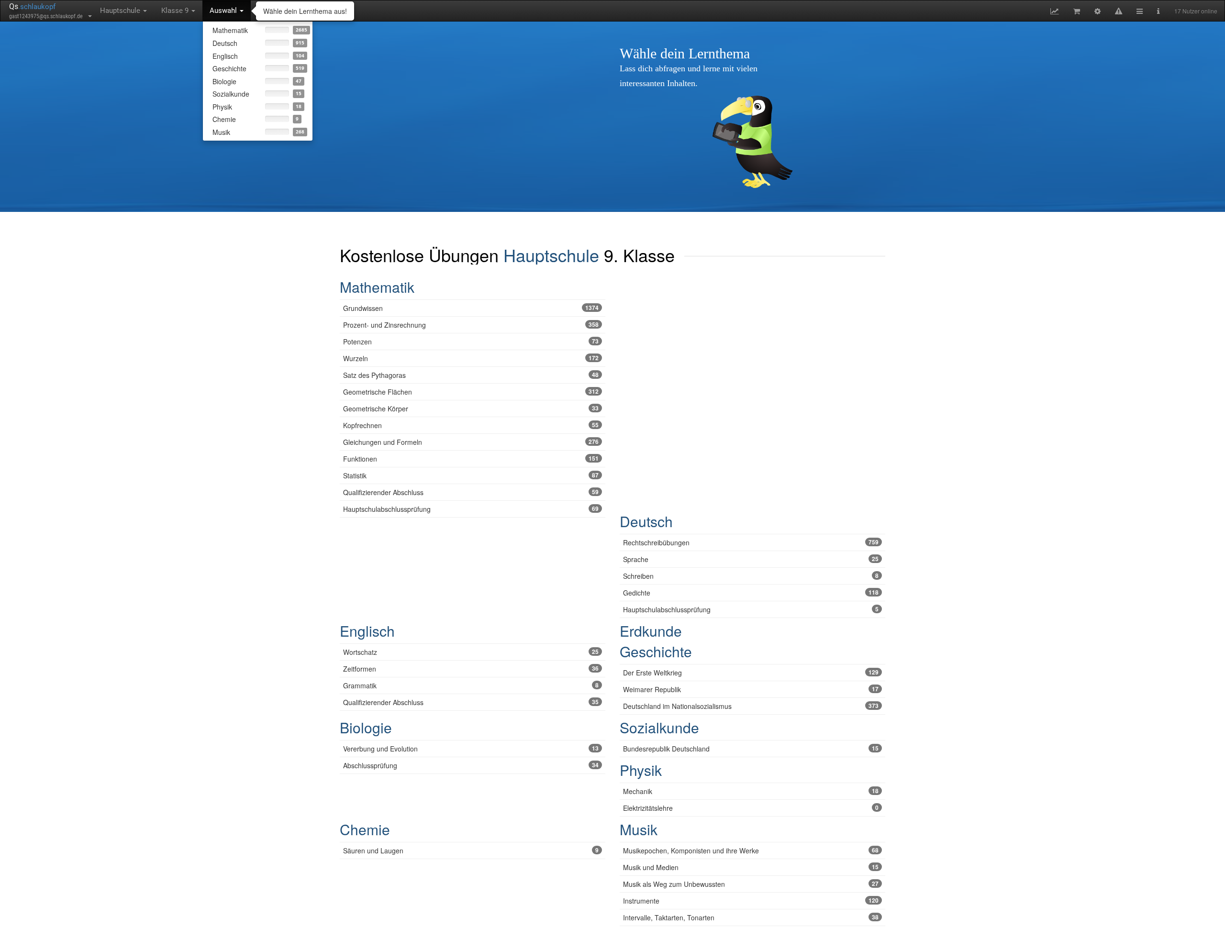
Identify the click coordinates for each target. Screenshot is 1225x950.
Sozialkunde (659, 727)
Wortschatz (471, 652)
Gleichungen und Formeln (471, 442)
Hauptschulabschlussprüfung (471, 509)
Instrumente (751, 901)
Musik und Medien (751, 867)
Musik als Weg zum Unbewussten (751, 884)
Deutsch (646, 521)
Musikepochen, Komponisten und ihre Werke (751, 850)
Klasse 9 (175, 10)
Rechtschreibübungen (751, 542)
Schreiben (751, 576)
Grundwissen (471, 308)
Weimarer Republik (751, 689)
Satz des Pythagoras (471, 375)
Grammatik (471, 685)
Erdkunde (651, 630)
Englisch (367, 630)
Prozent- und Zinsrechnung (471, 325)
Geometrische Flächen (471, 392)
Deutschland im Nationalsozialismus (751, 706)
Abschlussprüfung (471, 765)
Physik (641, 770)
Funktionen (471, 459)
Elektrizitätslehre (751, 808)
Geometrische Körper (471, 408)
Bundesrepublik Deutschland (751, 748)
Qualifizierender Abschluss (471, 492)
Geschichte (656, 651)
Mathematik (377, 286)
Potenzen (471, 341)
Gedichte (751, 592)
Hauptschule (121, 10)
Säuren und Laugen (471, 850)
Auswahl (224, 10)
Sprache (751, 559)
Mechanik (751, 791)
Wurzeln (471, 358)
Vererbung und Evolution (471, 748)
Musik (638, 829)
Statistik (471, 475)
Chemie (365, 829)
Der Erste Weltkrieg (751, 672)
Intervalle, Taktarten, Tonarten (751, 917)
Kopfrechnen (471, 425)
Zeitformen (471, 669)
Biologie (366, 727)
